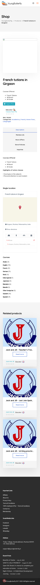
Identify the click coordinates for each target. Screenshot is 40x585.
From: (8, 240)
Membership (7, 511)
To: (8, 244)
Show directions (12, 229)
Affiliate (5, 495)
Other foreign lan (8, 290)
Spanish (5, 297)
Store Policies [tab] (20, 145)
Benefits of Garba (9, 560)
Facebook (6, 523)
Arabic (5, 262)
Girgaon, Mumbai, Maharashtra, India (19, 224)
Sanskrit (5, 293)
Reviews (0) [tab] (20, 135)
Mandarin (6, 284)
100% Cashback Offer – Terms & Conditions (16, 506)
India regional (7, 278)
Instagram (6, 525)
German (5, 271)
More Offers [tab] (20, 140)
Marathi (5, 287)
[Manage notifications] (4, 580)
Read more (20, 354)
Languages (7, 121)
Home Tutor (30, 119)
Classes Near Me (11, 112)
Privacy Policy (7, 500)
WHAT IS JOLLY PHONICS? (11, 563)
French (23, 119)
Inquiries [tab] (20, 149)
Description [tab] (20, 130)
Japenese (6, 281)
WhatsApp (6, 531)
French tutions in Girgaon (14, 194)
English (5, 265)
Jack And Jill (10, 361)
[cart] (33, 3)
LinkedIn (5, 528)
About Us (6, 498)
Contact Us (6, 509)
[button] (20, 208)
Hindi (4, 274)
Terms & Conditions (9, 503)
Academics (16, 119)
